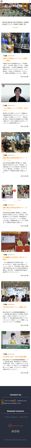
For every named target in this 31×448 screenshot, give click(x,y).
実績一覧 (20, 11)
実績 (14, 11)
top (8, 11)
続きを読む (24, 76)
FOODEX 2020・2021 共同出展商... (15, 357)
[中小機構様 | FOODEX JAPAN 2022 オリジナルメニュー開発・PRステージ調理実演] (15, 291)
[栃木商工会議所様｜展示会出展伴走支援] (15, 192)
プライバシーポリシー (11, 417)
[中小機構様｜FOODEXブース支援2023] (15, 242)
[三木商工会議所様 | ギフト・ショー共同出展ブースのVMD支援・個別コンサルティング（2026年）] (15, 43)
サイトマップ (24, 417)
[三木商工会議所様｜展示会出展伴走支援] (15, 142)
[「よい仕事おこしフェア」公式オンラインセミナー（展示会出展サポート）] (15, 92)
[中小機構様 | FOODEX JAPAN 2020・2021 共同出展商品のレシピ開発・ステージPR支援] (15, 341)
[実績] (3, 55)
